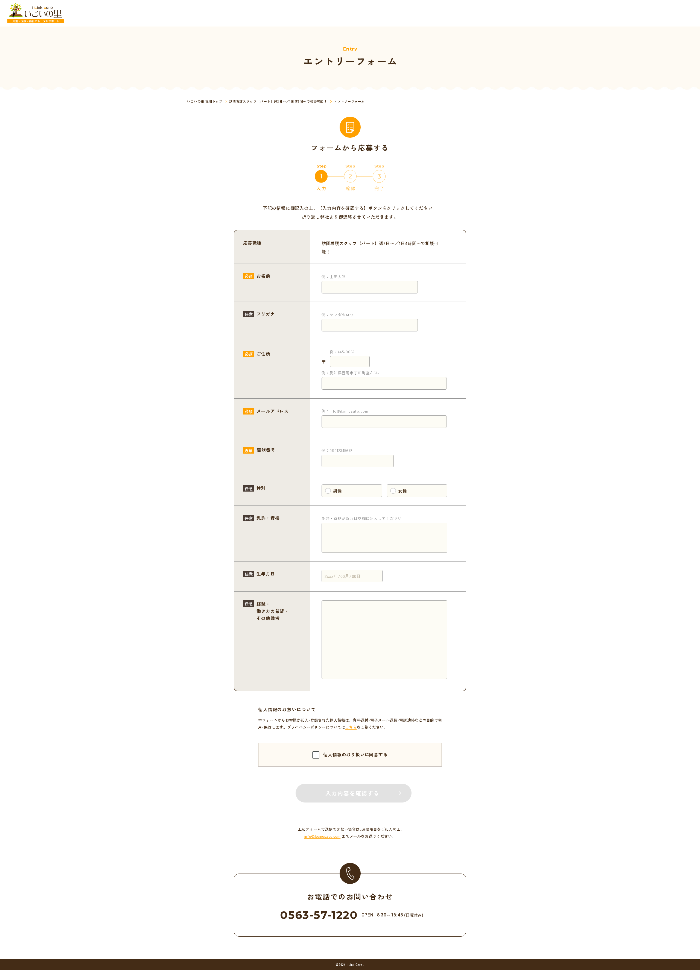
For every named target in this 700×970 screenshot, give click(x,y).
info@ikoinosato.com (322, 836)
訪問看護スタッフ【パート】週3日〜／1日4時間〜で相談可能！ (278, 101)
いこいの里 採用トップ (205, 101)
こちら (351, 727)
